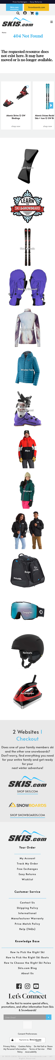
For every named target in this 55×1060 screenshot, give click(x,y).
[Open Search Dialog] (18, 13)
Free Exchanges (27, 868)
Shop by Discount (27, 288)
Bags (27, 571)
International (27, 913)
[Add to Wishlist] (27, 85)
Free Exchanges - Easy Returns (27, 2)
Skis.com (14, 7)
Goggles (27, 612)
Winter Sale (27, 369)
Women (27, 491)
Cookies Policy (24, 1046)
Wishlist (27, 879)
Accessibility (31, 1051)
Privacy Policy (9, 1046)
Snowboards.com (36, 7)
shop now (15, 126)
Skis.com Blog (27, 968)
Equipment (27, 410)
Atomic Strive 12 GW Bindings (15, 117)
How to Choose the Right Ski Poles (27, 962)
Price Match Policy (27, 923)
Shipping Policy (27, 908)
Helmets (27, 652)
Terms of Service (37, 1048)
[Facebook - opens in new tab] (19, 986)
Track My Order (27, 863)
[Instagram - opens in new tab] (27, 986)
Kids (27, 531)
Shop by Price (27, 329)
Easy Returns (27, 874)
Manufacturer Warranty (27, 918)
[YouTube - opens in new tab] (36, 986)
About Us (27, 973)
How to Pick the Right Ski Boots (27, 957)
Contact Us (27, 902)
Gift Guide (27, 167)
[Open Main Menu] (46, 21)
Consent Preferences (27, 1033)
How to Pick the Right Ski (27, 952)
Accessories (27, 693)
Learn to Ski (27, 208)
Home (4, 32)
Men (27, 450)
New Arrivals (27, 248)
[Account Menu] (25, 13)
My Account (27, 858)
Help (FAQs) (27, 929)
